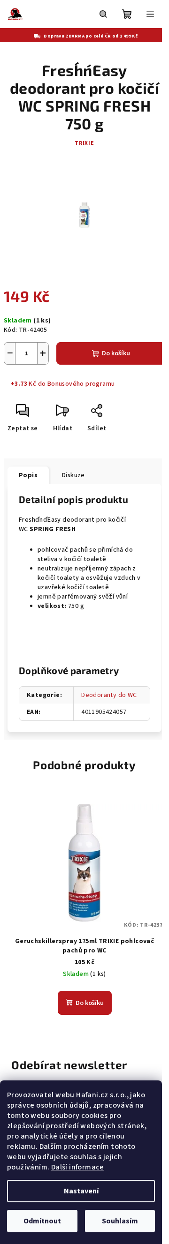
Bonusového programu (81, 384)
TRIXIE (84, 143)
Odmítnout (42, 1221)
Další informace (77, 1167)
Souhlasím (120, 1221)
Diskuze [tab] (73, 475)
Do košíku (116, 353)
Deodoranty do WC (109, 695)
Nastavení (81, 1191)
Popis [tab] (28, 475)
